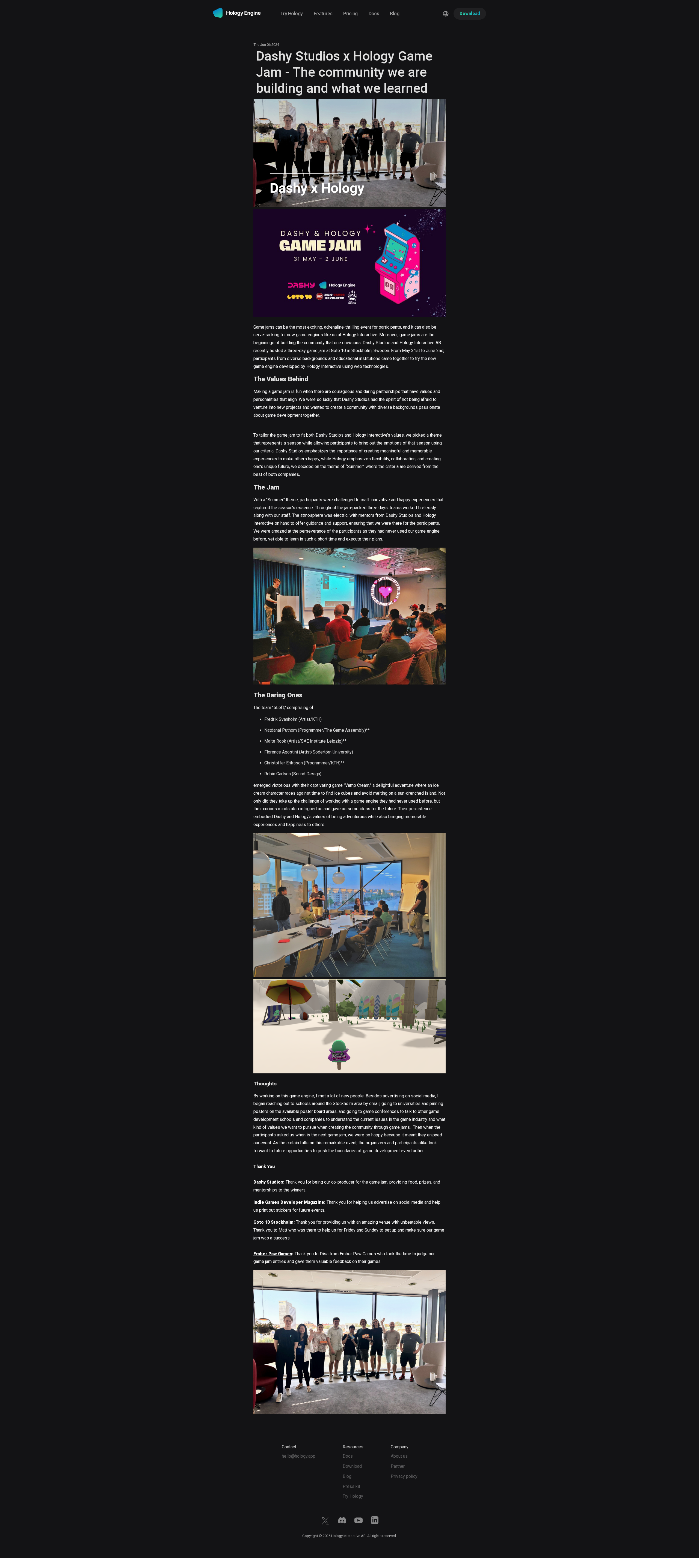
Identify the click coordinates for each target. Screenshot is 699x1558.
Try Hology (291, 13)
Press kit (351, 1486)
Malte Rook (275, 741)
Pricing (350, 13)
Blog (394, 13)
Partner (398, 1466)
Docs (374, 13)
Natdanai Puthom (280, 730)
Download (352, 1466)
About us (399, 1456)
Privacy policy (404, 1476)
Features (323, 13)
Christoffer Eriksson (283, 763)
